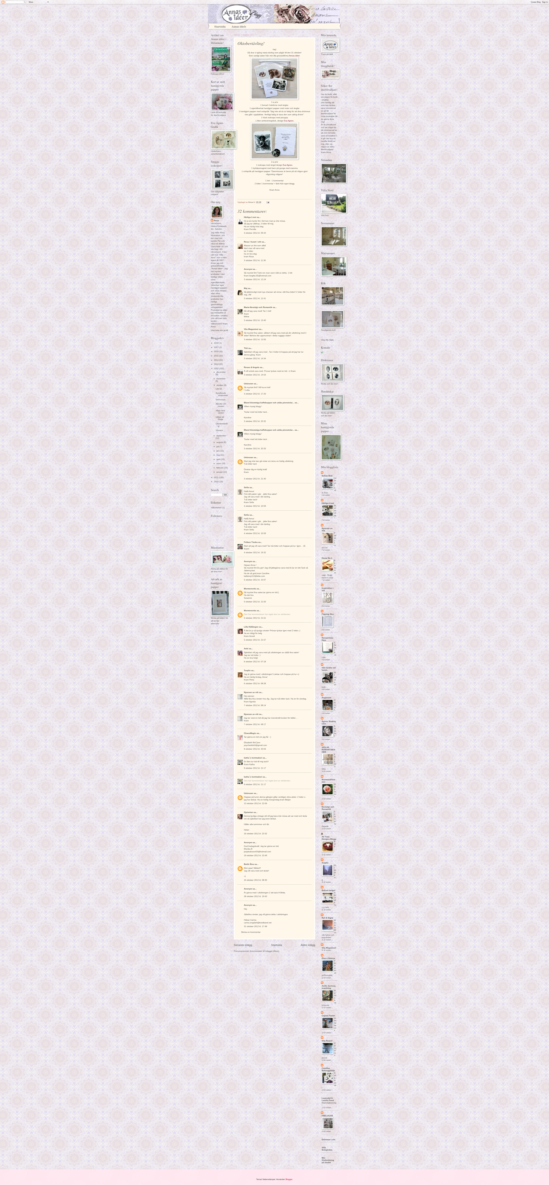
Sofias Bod (327, 476)
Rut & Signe (327, 918)
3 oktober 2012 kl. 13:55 (255, 339)
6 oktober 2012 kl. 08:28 (255, 683)
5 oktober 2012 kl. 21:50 (255, 602)
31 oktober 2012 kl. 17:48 (255, 926)
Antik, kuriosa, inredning (329, 987)
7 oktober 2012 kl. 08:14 (255, 705)
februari (220, 468)
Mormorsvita (250, 589)
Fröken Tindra (251, 542)
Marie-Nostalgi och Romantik (258, 307)
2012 (216, 368)
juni (218, 451)
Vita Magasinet (251, 329)
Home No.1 (327, 558)
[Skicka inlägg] (268, 202)
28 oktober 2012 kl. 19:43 (255, 896)
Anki (246, 649)
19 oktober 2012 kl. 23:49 (255, 855)
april (218, 459)
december (221, 372)
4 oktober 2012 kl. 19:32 (255, 552)
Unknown (248, 384)
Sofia (246, 487)
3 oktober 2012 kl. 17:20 (255, 394)
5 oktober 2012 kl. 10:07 (255, 580)
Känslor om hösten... (221, 405)
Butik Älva (249, 864)
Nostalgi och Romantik (328, 808)
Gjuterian (248, 812)
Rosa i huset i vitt (252, 242)
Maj (245, 288)
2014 (216, 360)
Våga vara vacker (220, 411)
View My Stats (327, 340)
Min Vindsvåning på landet (328, 1160)
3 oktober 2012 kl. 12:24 (255, 279)
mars (219, 463)
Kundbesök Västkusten (222, 394)
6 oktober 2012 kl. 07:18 (255, 662)
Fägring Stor (328, 614)
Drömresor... (221, 400)
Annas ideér (238, 26)
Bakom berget (328, 890)
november (221, 379)
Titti (246, 348)
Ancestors (335, 731)
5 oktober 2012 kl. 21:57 (255, 640)
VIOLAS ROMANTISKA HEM (328, 749)
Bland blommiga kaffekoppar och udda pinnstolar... (269, 403)
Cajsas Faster (328, 1016)
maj (218, 455)
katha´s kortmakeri (253, 758)
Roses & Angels (251, 367)
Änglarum (326, 698)
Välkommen (216, 508)
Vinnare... (220, 430)
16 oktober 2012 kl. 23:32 (255, 834)
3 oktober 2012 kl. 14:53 (255, 375)
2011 (216, 477)
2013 (216, 364)
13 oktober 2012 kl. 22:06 (255, 803)
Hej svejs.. (335, 705)
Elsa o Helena (328, 958)
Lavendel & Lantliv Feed (328, 1099)
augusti (220, 442)
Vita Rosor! (327, 1041)
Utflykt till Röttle (220, 418)
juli (217, 447)
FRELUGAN (327, 1116)
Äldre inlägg (308, 945)
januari (219, 472)
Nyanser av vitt (251, 692)
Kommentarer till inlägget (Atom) (264, 951)
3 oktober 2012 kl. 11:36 (255, 260)
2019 (216, 343)
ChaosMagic (250, 733)
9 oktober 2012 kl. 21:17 (255, 768)
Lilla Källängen (251, 627)
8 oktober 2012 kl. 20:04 (255, 749)
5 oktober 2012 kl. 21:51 (255, 618)
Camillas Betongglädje (328, 1069)
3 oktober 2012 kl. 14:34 (255, 358)
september (221, 436)
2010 (216, 482)
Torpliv (247, 670)
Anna (216, 220)
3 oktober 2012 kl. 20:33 (255, 449)
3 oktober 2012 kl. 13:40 (255, 320)
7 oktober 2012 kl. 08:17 (255, 724)
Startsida (220, 26)
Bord (335, 843)
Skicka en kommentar (251, 932)
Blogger (289, 1179)
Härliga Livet (250, 217)
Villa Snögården (327, 1149)
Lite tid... (219, 389)
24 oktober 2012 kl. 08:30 (255, 880)
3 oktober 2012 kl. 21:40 (255, 479)
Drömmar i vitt (328, 1140)
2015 (216, 356)
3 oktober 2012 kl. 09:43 (255, 233)
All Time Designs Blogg (329, 838)
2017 (216, 347)
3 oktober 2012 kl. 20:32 (255, 421)
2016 (216, 351)
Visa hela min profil (219, 330)
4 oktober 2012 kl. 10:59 (255, 506)
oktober (220, 385)
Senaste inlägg (243, 945)
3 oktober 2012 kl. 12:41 (255, 298)
